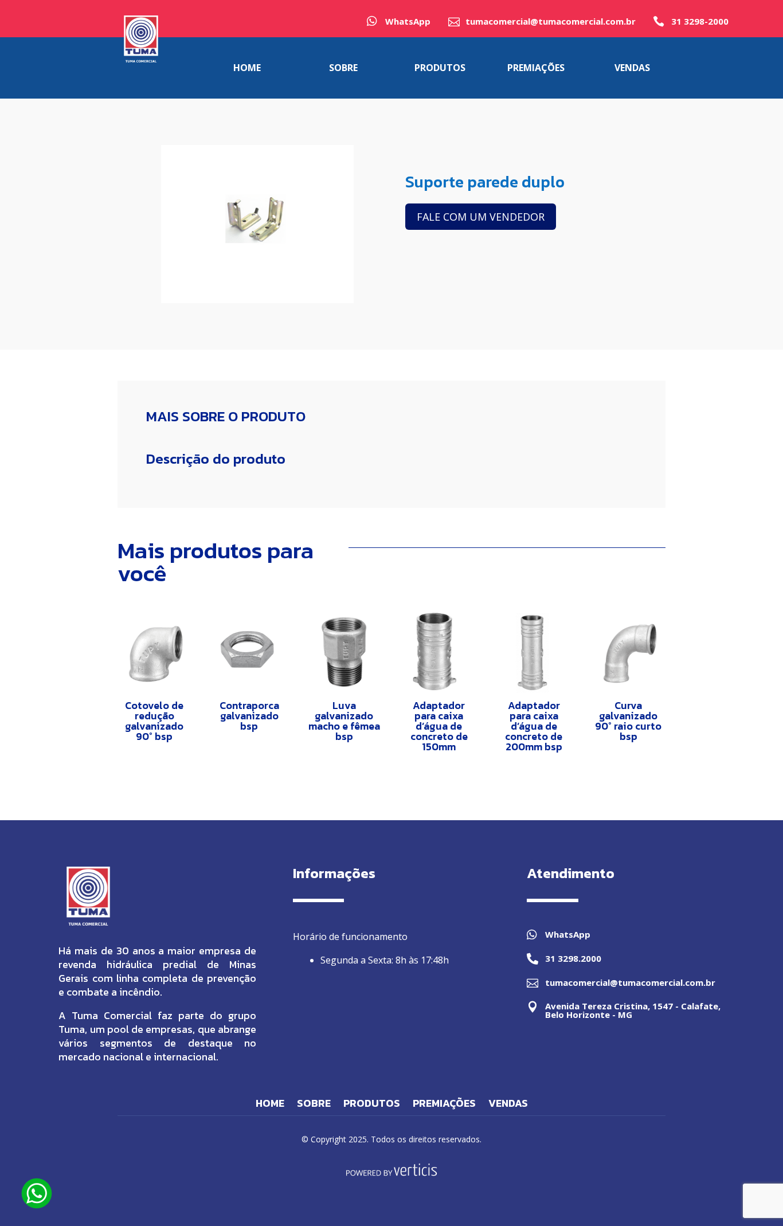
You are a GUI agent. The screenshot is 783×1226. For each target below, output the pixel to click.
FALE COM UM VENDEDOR (481, 217)
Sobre (314, 1105)
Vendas (508, 1105)
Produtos (371, 1105)
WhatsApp (407, 21)
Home (270, 1105)
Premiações (444, 1105)
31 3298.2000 (573, 958)
